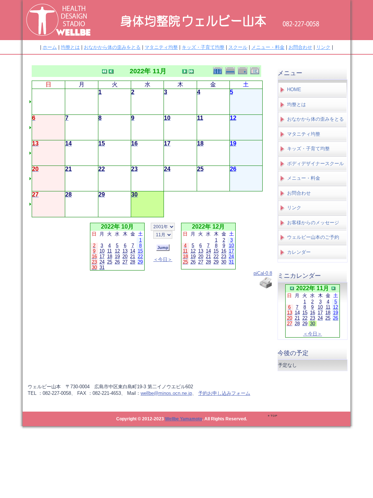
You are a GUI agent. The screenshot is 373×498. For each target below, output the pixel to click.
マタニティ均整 (161, 47)
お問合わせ (300, 47)
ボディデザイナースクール (315, 163)
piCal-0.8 (263, 273)
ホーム (50, 47)
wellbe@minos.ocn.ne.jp (166, 393)
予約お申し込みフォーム (224, 393)
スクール (237, 47)
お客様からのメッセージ (313, 222)
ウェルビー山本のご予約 (313, 237)
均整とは (70, 47)
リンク (323, 47)
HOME (294, 89)
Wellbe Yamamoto (183, 418)
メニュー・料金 (267, 47)
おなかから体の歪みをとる (112, 47)
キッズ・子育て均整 (203, 47)
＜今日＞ (162, 259)
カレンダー (299, 252)
